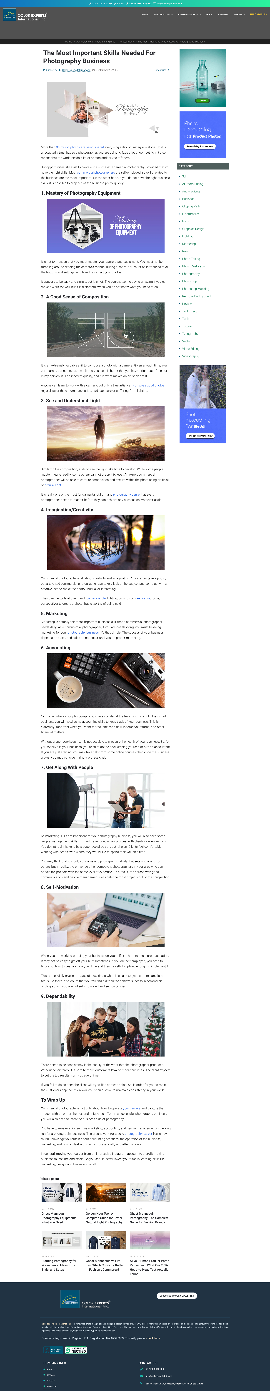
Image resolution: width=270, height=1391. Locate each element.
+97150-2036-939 (155, 1369)
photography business (83, 632)
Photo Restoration (194, 266)
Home (68, 41)
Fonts (186, 221)
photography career (138, 1133)
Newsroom (52, 1386)
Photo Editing (191, 259)
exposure (143, 598)
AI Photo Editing (192, 184)
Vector (186, 341)
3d (184, 176)
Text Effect (189, 311)
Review (187, 304)
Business (188, 199)
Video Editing (191, 349)
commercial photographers (96, 172)
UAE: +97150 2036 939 (140, 3)
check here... (154, 1338)
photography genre (126, 494)
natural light (53, 485)
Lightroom (189, 236)
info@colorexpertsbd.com (169, 3)
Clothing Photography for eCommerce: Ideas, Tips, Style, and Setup (59, 1265)
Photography (127, 41)
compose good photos (148, 385)
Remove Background (196, 296)
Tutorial (187, 326)
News (186, 251)
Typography (190, 334)
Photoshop (189, 281)
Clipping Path (191, 206)
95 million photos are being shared (80, 147)
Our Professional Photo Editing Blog (95, 41)
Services (51, 1375)
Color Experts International (76, 70)
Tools (186, 319)
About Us (51, 1369)
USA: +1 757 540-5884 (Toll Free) (108, 3)
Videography (190, 356)
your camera (132, 1108)
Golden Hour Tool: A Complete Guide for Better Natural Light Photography (104, 1218)
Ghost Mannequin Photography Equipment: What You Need (59, 1218)
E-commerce (191, 214)
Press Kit (51, 1380)
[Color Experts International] (25, 14)
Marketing (189, 244)
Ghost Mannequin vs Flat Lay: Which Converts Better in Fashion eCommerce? (105, 1265)
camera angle (96, 598)
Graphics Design (193, 229)
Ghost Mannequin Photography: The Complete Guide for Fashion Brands (149, 1218)
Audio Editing (191, 191)
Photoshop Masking (195, 289)
